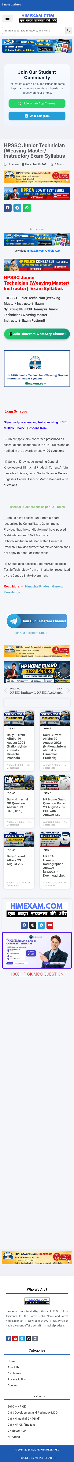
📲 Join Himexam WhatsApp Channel (37, 334)
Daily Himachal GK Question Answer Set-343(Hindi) (17, 805)
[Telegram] (41, 925)
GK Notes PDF (17, 1430)
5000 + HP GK (17, 1406)
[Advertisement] (37, 1210)
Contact (13, 1385)
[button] (8, 208)
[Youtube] (49, 925)
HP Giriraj (14, 1436)
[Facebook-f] (8, 1338)
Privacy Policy (17, 1379)
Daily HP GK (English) (21, 1424)
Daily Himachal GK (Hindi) (24, 1418)
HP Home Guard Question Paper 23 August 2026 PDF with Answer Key (54, 807)
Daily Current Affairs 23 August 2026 (16, 860)
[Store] (35, 1338)
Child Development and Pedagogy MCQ (32, 1412)
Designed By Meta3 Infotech (37, 1457)
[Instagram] (32, 925)
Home (11, 1361)
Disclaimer (14, 1373)
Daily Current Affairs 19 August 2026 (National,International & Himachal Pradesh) (18, 746)
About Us (13, 1367)
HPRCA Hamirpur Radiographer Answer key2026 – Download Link (54, 865)
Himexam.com (14, 1311)
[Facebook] (24, 925)
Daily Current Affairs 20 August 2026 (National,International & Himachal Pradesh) (54, 746)
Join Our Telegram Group (30, 633)
